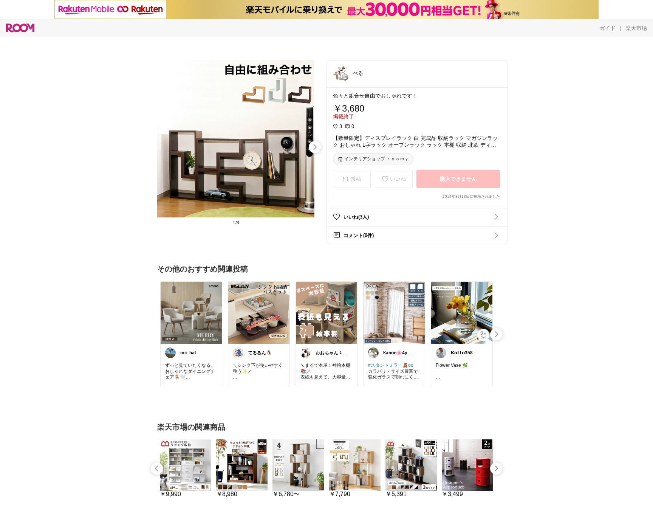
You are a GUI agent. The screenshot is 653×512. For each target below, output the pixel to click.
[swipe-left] (157, 468)
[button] (340, 72)
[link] (191, 312)
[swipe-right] (315, 147)
